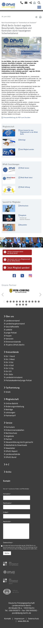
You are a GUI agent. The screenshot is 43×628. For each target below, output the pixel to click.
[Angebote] (9, 218)
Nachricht (7, 521)
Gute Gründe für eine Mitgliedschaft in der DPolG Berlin (29, 132)
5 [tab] (17, 302)
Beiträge (22, 140)
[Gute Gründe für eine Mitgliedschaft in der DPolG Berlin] (9, 133)
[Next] (40, 295)
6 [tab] (20, 302)
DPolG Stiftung (25, 187)
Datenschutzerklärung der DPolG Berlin (21, 545)
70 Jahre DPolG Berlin (15, 345)
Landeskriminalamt (14, 377)
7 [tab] (23, 302)
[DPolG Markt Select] (9, 180)
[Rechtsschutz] (9, 208)
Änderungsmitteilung (15, 406)
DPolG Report (11, 451)
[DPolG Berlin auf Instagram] (29, 275)
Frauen (9, 336)
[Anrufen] (21, 3)
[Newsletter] (9, 227)
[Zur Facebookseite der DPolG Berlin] (13, 276)
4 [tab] (14, 302)
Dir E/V (9, 371)
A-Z (7, 464)
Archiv (8, 472)
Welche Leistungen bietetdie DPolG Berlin (15, 252)
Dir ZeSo (9, 374)
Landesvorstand (13, 321)
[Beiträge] (9, 142)
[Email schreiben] (25, 3)
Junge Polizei (11, 333)
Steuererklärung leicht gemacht (19, 442)
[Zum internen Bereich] (34, 3)
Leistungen (10, 412)
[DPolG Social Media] (30, 3)
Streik (8, 392)
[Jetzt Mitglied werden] (9, 152)
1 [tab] (4, 302)
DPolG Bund (11, 457)
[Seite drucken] (40, 17)
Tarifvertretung (12, 388)
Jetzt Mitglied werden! (18, 267)
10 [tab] (32, 302)
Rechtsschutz (24, 206)
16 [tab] (26, 305)
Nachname (7, 503)
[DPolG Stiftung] (9, 189)
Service (9, 423)
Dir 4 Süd (10, 365)
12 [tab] (39, 302)
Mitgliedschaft (12, 399)
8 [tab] (26, 302)
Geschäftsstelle (12, 327)
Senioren (9, 339)
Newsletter (23, 225)
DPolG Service (24, 168)
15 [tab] (23, 305)
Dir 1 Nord (10, 356)
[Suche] (38, 3)
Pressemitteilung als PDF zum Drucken (16, 117)
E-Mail (6, 512)
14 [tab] (20, 305)
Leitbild (9, 330)
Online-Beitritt (12, 403)
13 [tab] (17, 305)
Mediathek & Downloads (16, 445)
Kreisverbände (12, 352)
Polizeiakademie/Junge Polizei (19, 380)
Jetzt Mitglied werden (27, 149)
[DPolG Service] (9, 170)
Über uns (10, 316)
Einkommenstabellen (15, 430)
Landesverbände (13, 454)
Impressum (19, 618)
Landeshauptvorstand (15, 324)
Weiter (7, 553)
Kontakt (7, 618)
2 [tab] (7, 302)
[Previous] (3, 295)
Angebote (23, 215)
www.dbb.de (23, 621)
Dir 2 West (10, 359)
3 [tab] (10, 302)
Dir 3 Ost (9, 362)
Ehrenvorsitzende (13, 342)
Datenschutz (8, 542)
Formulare (10, 427)
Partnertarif (11, 415)
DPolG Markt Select (26, 178)
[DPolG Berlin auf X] (21, 276)
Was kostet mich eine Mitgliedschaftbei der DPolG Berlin (18, 260)
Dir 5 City (9, 368)
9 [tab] (29, 302)
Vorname (7, 494)
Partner (9, 439)
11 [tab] (36, 302)
